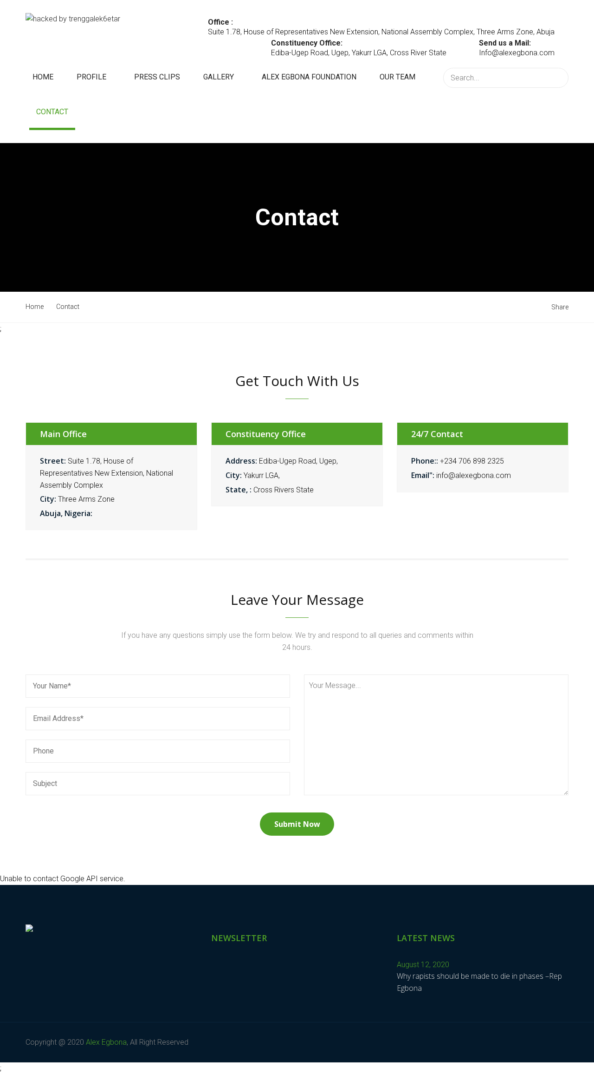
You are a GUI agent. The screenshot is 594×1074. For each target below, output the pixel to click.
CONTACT (52, 111)
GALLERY (218, 76)
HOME (42, 76)
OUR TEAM (397, 76)
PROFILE (91, 76)
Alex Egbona (106, 1042)
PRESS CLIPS (157, 76)
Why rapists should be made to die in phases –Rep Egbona (479, 982)
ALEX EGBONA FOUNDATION (309, 76)
